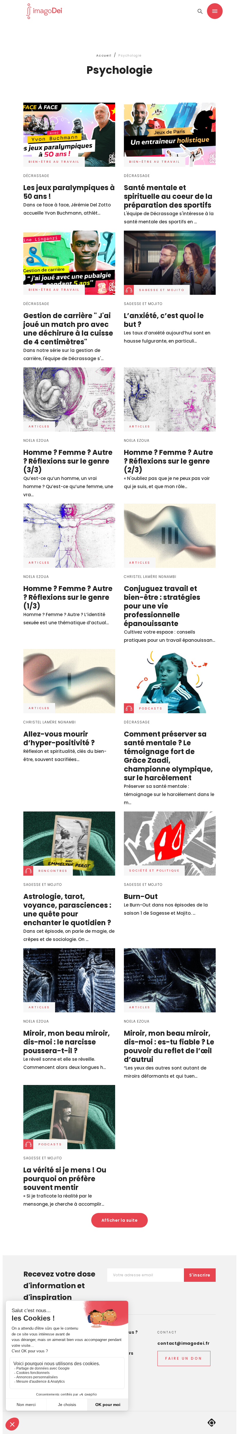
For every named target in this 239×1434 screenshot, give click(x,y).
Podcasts (151, 708)
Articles (39, 426)
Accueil (104, 55)
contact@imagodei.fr (183, 1343)
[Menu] (215, 11)
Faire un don (183, 1358)
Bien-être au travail (54, 161)
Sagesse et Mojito (161, 290)
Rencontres (53, 871)
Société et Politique (154, 870)
